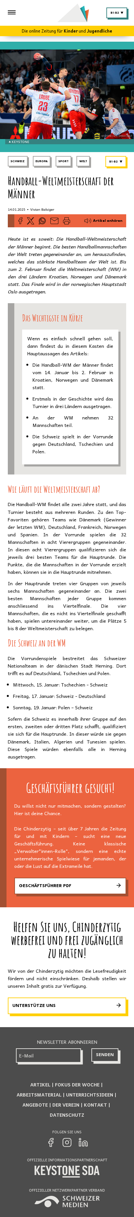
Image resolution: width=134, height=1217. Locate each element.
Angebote (35, 1105)
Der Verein (65, 1105)
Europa (41, 161)
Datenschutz (67, 1115)
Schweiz (17, 161)
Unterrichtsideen (89, 1094)
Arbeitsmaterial (39, 1094)
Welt (83, 161)
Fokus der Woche (77, 1084)
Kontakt (95, 1105)
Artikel (40, 1084)
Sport (63, 161)
